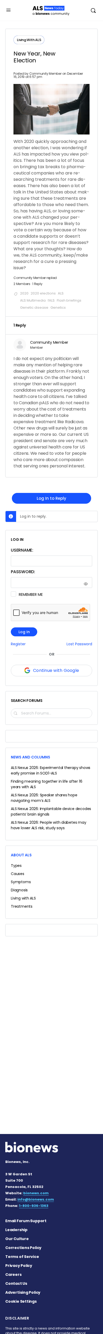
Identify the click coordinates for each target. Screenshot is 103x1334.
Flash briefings (69, 300)
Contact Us (16, 1283)
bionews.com (36, 1193)
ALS (61, 293)
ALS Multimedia (33, 300)
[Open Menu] (8, 10)
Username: (22, 550)
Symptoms (21, 882)
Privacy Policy (18, 1265)
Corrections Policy (23, 1247)
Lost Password (79, 644)
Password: (23, 571)
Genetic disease (34, 307)
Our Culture (17, 1238)
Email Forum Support (25, 1220)
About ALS (21, 855)
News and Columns (30, 757)
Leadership (16, 1229)
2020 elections (43, 293)
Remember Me (31, 594)
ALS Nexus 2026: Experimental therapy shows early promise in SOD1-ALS (50, 770)
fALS (51, 300)
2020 (24, 293)
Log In (24, 631)
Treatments (21, 906)
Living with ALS (23, 898)
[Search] (93, 10)
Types (16, 865)
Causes (17, 873)
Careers (13, 1274)
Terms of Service (22, 1256)
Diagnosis (19, 890)
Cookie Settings (21, 1301)
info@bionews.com (35, 1199)
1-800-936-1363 (33, 1205)
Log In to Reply (51, 498)
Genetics (58, 307)
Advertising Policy (22, 1292)
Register (18, 644)
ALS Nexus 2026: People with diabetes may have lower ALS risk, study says (48, 825)
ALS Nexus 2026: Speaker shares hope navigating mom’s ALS (44, 797)
